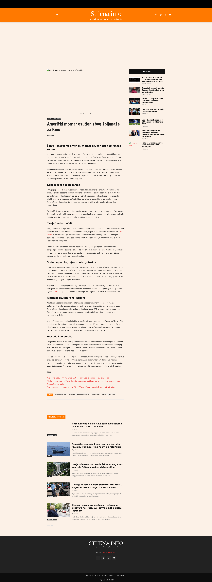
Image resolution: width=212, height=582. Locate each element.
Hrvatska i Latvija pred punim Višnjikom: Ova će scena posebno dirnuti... (152, 101)
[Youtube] (170, 15)
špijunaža (104, 394)
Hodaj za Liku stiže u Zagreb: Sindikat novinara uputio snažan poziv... (152, 145)
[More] (108, 135)
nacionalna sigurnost (83, 394)
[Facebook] (156, 15)
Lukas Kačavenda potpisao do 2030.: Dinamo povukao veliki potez (152, 122)
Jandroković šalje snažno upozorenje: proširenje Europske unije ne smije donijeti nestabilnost (153, 133)
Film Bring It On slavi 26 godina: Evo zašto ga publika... (153, 110)
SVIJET (49, 118)
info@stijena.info (109, 552)
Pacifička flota (95, 394)
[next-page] (52, 524)
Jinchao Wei (71, 394)
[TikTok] (165, 15)
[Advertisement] (106, 42)
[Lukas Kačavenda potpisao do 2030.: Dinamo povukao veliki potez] (134, 122)
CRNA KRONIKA (57, 118)
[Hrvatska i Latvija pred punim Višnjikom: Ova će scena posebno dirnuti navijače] (134, 101)
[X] (87, 135)
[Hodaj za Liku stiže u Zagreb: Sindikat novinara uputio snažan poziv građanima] (134, 145)
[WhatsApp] (92, 135)
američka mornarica (60, 394)
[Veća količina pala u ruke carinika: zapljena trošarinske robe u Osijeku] (58, 428)
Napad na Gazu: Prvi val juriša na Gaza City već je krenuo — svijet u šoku (78, 378)
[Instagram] (160, 15)
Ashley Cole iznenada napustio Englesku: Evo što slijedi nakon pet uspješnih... (153, 90)
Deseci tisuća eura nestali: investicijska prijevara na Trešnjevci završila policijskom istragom (97, 508)
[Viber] (98, 135)
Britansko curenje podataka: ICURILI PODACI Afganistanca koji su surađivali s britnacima (84, 387)
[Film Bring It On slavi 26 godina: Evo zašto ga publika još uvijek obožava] (134, 111)
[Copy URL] (103, 135)
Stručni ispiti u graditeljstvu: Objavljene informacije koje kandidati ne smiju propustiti (152, 79)
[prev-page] (48, 524)
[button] (57, 14)
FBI (56, 291)
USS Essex (112, 394)
